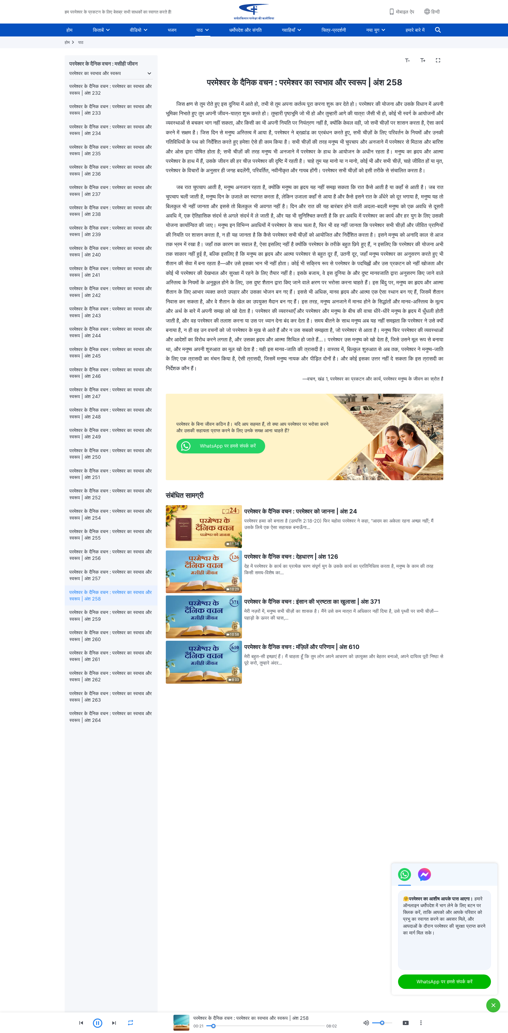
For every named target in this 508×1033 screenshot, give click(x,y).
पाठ (200, 30)
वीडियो (135, 30)
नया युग (372, 30)
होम (69, 30)
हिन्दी (435, 12)
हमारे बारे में (415, 30)
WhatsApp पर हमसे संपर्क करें (444, 981)
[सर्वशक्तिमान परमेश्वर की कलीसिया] (254, 12)
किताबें (98, 30)
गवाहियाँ (288, 30)
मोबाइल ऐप (405, 12)
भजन (172, 30)
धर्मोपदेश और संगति (245, 30)
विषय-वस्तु (178, 61)
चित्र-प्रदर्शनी (334, 30)
